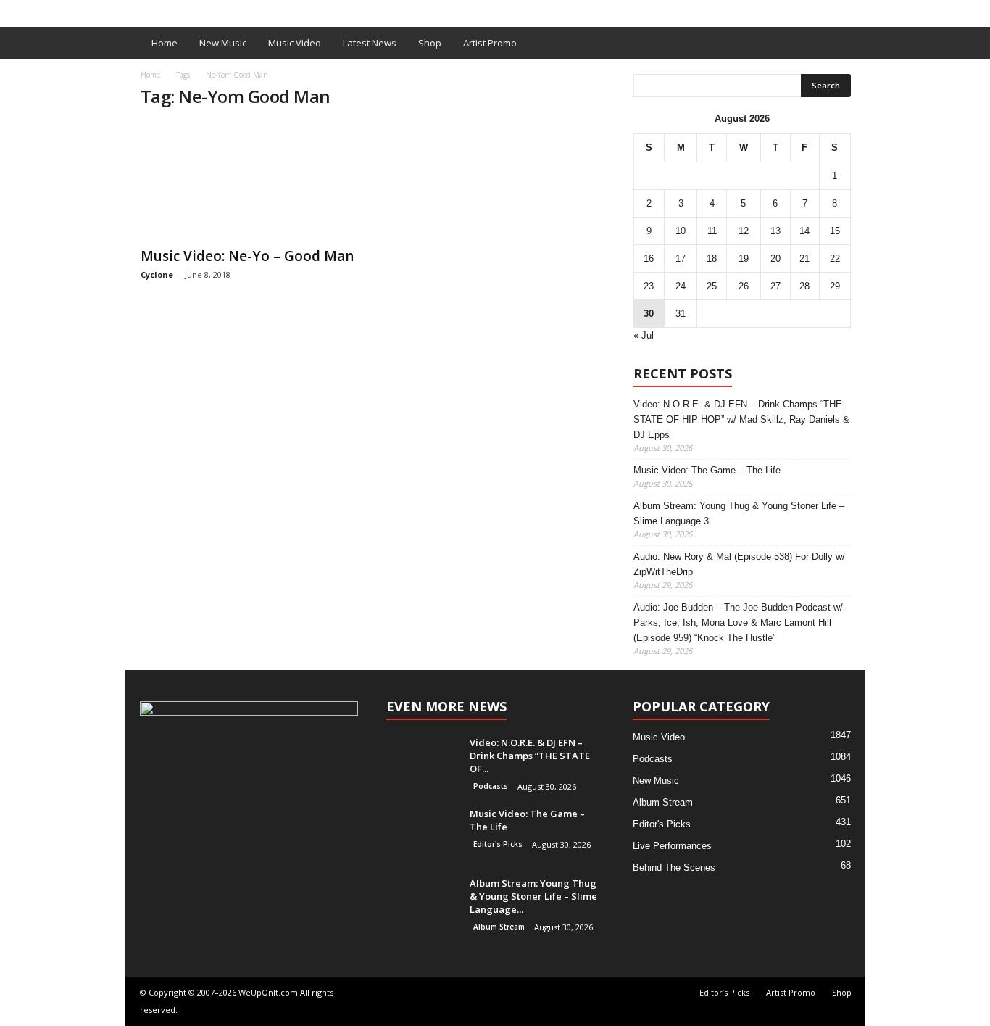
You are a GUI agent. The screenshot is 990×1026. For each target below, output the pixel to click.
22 (835, 258)
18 (712, 258)
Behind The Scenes (674, 867)
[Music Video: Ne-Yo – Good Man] (249, 181)
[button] (844, 43)
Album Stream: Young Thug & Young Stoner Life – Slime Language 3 (738, 513)
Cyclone (157, 274)
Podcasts (490, 786)
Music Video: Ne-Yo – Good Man (247, 256)
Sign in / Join (155, 9)
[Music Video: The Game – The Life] (422, 834)
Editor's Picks (498, 844)
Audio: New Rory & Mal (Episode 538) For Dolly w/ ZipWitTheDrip (739, 564)
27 (775, 286)
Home (164, 42)
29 (835, 286)
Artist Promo (304, 9)
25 (712, 286)
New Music (222, 42)
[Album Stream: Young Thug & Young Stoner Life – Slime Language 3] (422, 904)
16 (649, 258)
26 (744, 286)
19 (744, 258)
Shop (360, 9)
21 (804, 258)
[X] (854, 10)
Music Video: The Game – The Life (707, 470)
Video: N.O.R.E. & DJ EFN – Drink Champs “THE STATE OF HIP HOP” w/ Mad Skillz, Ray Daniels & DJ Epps (741, 419)
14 (804, 231)
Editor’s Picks (228, 9)
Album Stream (499, 927)
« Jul (643, 335)
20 (775, 258)
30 (649, 313)
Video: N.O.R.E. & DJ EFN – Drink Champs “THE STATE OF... (530, 755)
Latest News (369, 42)
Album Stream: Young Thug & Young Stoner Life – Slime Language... (533, 896)
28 (804, 286)
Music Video (294, 42)
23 (649, 286)
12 (744, 231)
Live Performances (672, 845)
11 (712, 231)
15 (835, 231)
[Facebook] (832, 10)
